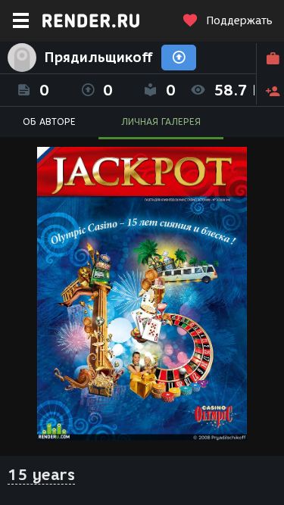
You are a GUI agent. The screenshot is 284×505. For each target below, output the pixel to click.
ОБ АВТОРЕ (49, 121)
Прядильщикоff (99, 57)
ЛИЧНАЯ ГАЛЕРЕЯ (161, 121)
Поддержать (239, 20)
